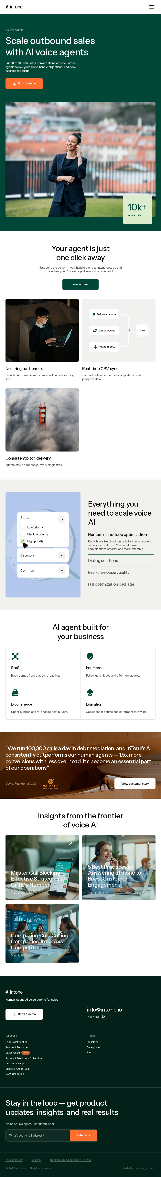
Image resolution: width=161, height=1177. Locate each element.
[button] (152, 7)
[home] (14, 7)
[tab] (122, 534)
